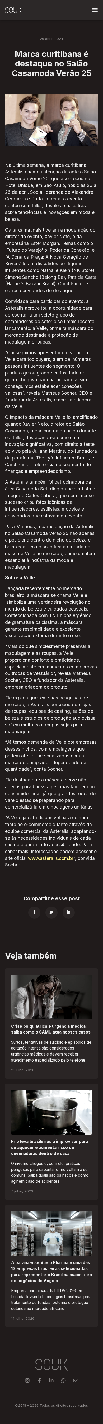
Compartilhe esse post (52, 899)
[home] (13, 10)
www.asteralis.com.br (50, 858)
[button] (95, 10)
